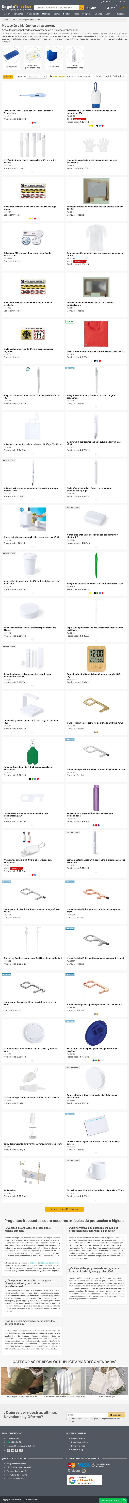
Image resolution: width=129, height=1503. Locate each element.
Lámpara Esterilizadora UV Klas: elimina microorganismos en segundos (96, 861)
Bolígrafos (86, 14)
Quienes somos (78, 1438)
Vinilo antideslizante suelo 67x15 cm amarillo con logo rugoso (29, 207)
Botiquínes (11, 66)
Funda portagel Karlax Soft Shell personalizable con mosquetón (28, 768)
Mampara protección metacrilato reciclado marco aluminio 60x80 (95, 207)
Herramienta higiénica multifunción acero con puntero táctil (95, 958)
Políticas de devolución (17, 1471)
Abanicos (109, 14)
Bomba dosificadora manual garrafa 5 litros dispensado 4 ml (32, 958)
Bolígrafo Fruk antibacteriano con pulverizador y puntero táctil (94, 443)
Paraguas (121, 14)
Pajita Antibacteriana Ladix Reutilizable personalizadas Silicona (29, 628)
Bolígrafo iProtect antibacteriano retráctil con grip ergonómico (91, 396)
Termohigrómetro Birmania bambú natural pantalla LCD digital (93, 675)
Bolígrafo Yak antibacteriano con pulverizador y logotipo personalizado (30, 489)
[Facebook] (17, 1450)
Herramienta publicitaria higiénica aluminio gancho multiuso (96, 769)
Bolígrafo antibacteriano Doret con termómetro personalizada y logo (89, 489)
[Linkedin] (12, 1450)
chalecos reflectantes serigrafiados (44, 1263)
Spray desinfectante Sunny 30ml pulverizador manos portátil (32, 1144)
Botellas (66, 14)
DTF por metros (78, 1446)
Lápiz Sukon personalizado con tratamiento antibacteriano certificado (95, 628)
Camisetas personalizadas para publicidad (64, 1396)
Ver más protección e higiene (64, 1209)
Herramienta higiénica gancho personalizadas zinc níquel (94, 1004)
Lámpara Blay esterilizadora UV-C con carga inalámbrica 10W (30, 721)
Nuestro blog (77, 1450)
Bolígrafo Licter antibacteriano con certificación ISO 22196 (95, 583)
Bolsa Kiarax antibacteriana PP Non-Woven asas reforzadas (96, 351)
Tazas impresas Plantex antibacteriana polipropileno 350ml (95, 1190)
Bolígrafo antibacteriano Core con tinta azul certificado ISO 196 (31, 396)
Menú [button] (6, 14)
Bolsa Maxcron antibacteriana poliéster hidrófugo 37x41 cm (32, 444)
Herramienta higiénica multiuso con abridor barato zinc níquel (29, 1003)
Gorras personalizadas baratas (22, 1396)
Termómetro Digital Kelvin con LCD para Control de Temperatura (28, 111)
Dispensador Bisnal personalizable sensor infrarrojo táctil (31, 537)
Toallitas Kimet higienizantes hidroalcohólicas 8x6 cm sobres (93, 1142)
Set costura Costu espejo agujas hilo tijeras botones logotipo (92, 1049)
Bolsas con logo (107, 1396)
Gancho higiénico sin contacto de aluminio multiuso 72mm (95, 723)
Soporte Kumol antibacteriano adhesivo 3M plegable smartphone (92, 1096)
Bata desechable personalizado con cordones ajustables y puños (95, 254)
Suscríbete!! (117, 1415)
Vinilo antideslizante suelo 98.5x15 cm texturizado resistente (27, 303)
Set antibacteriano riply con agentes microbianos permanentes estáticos (27, 675)
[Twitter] (8, 1450)
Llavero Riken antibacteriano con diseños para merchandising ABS (25, 814)
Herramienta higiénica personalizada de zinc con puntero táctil (94, 910)
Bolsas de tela (32, 14)
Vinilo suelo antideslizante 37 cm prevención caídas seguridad (28, 350)
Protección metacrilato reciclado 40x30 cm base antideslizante (90, 303)
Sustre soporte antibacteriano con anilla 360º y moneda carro (30, 1049)
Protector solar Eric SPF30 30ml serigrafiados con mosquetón (27, 861)
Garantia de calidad (79, 1442)
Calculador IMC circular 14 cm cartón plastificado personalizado (27, 254)
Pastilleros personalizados (32, 66)
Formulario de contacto (17, 1475)
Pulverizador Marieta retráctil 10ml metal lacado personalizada (90, 814)
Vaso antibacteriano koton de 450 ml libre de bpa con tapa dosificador (31, 582)
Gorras (57, 14)
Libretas (98, 14)
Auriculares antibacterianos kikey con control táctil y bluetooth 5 (92, 535)
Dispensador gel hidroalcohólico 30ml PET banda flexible (30, 1097)
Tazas (76, 14)
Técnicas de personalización (19, 1467)
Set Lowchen (9, 1190)
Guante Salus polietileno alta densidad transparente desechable (92, 161)
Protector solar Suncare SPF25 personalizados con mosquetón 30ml (91, 111)
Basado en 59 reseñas (84, 1483)
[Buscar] (81, 7)
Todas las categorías (16, 1478)
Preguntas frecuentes (16, 1464)
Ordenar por (21, 77)
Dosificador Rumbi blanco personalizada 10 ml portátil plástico (29, 161)
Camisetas (18, 14)
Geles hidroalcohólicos (75, 66)
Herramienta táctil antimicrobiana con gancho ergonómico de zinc (31, 910)
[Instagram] (21, 1450)
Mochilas (46, 14)
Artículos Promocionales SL (28, 1500)
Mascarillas (54, 66)
